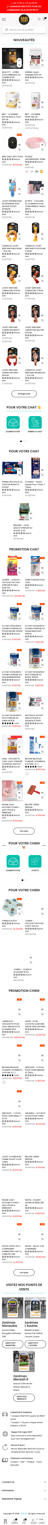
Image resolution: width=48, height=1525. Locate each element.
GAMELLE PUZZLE (9, 920)
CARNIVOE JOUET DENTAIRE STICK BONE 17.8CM (35, 248)
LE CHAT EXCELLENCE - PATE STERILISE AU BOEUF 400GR (35, 675)
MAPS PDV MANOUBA (10, 1344)
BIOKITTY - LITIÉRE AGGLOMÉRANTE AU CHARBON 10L (11, 75)
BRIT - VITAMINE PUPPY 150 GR (32, 115)
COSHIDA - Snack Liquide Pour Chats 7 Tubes (35, 484)
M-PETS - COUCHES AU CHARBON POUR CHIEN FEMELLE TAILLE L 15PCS (35, 205)
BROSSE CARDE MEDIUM (32, 805)
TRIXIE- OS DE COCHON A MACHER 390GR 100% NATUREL (35, 1024)
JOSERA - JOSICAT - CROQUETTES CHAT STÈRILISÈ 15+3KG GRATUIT (11, 583)
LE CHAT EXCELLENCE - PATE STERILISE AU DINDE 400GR (12, 718)
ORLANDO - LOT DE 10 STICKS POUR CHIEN (35, 1114)
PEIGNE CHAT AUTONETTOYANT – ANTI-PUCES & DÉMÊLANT (11, 808)
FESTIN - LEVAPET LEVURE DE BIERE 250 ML (34, 1203)
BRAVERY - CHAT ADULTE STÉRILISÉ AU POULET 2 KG (22, 528)
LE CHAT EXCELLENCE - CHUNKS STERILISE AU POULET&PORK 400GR (12, 628)
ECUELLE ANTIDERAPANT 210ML (35, 158)
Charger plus (24, 393)
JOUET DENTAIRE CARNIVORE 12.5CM (11, 289)
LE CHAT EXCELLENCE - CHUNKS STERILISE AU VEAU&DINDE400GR (12, 675)
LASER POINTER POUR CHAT (35, 581)
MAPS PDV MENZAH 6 (22, 1397)
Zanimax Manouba (9, 1324)
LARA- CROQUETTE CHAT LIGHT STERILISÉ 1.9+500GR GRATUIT (12, 761)
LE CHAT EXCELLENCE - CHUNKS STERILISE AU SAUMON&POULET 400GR (35, 629)
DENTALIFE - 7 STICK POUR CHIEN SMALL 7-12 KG (12, 1116)
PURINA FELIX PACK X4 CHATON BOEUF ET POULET (12, 484)
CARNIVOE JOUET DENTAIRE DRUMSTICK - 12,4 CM (35, 373)
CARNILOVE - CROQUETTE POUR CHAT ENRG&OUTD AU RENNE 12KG (11, 1025)
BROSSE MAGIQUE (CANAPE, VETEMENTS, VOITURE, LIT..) (35, 761)
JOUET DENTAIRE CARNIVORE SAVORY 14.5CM (34, 330)
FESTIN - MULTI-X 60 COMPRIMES (34, 1247)
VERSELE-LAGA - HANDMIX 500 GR (33, 73)
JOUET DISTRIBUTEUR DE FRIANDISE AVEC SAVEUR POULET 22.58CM (12, 205)
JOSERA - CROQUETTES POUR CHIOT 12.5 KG (34, 923)
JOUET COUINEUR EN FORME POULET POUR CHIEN (11, 1159)
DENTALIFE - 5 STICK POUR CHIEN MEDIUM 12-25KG (34, 1070)
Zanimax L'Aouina (31, 1324)
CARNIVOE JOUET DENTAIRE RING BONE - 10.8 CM (12, 248)
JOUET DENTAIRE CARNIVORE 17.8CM (34, 289)
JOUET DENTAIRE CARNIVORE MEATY (11, 328)
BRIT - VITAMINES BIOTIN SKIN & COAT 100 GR (11, 117)
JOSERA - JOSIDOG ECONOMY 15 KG (22, 970)
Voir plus (24, 831)
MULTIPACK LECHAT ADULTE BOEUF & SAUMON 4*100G (34, 718)
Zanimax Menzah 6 (20, 1377)
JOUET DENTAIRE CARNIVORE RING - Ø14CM (11, 373)
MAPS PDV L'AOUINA (33, 1344)
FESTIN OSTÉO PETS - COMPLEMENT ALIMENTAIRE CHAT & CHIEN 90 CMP (12, 1250)
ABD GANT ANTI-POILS (12, 156)
